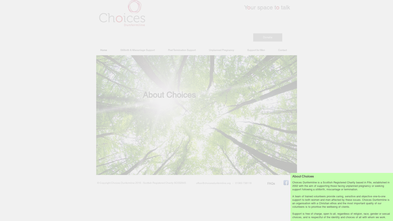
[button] (386, 156)
